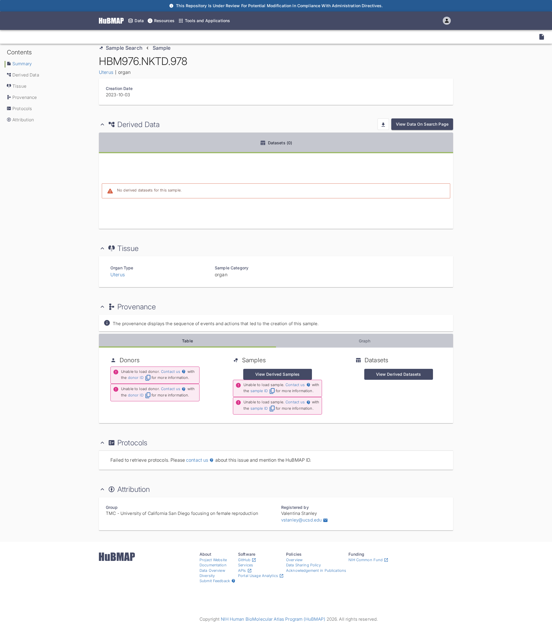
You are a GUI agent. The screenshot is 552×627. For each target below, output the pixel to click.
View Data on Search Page (422, 124)
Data (139, 20)
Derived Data (25, 75)
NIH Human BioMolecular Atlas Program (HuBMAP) (273, 619)
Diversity (207, 576)
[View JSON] (541, 37)
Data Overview (212, 570)
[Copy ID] (57, 37)
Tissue (19, 86)
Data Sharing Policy (303, 565)
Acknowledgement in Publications (316, 570)
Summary (22, 63)
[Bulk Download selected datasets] (383, 124)
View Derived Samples (277, 374)
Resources (164, 20)
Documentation (213, 565)
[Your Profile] (446, 20)
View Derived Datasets (398, 374)
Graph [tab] (365, 340)
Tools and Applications (207, 20)
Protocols (22, 108)
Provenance (24, 97)
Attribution (23, 119)
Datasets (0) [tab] (280, 142)
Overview (294, 560)
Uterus (106, 72)
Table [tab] (187, 340)
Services (245, 565)
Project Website (213, 560)
